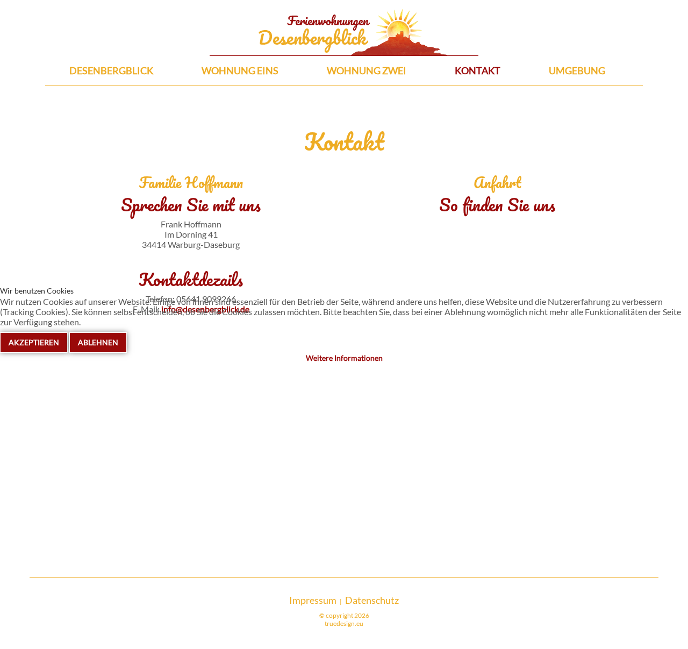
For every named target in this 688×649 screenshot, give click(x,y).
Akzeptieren (34, 342)
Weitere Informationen (344, 357)
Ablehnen (98, 342)
